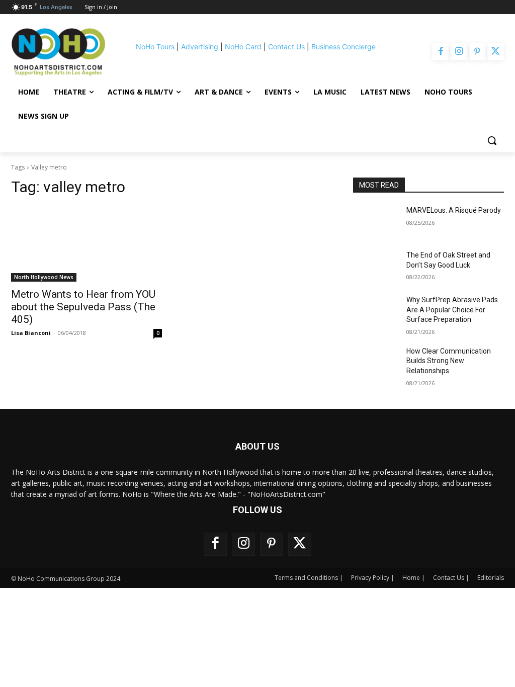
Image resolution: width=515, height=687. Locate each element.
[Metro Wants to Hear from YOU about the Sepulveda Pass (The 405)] (86, 244)
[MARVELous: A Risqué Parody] (375, 221)
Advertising (199, 46)
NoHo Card (243, 46)
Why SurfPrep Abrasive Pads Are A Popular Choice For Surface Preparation (452, 309)
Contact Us (286, 46)
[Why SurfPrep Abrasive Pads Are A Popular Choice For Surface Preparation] (375, 311)
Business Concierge (343, 46)
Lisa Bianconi (31, 332)
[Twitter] (495, 51)
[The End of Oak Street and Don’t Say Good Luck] (375, 266)
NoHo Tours (155, 46)
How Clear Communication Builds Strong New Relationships (448, 361)
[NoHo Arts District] (58, 51)
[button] (492, 140)
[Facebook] (440, 51)
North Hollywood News (43, 277)
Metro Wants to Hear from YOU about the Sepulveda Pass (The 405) (83, 306)
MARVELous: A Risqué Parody (453, 210)
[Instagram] (458, 51)
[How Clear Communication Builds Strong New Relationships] (375, 362)
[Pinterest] (477, 51)
